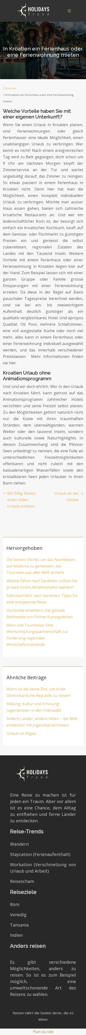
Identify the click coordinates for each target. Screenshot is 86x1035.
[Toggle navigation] (69, 10)
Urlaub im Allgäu (21, 733)
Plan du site (43, 1031)
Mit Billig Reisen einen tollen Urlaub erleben (21, 500)
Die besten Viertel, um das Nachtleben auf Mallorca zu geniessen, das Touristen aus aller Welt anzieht (40, 566)
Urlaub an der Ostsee (66, 496)
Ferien (12, 88)
